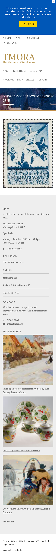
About (6, 71)
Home (8, 37)
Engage (30, 79)
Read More (28, 24)
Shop (20, 79)
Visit (20, 37)
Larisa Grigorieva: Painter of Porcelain (21, 450)
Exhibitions (19, 71)
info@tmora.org (15, 323)
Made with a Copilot (11, 550)
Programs (8, 79)
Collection (36, 71)
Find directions (14, 248)
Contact (34, 37)
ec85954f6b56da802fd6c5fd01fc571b (28, 98)
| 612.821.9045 (10, 42)
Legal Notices (8, 544)
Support (42, 79)
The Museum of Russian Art (35, 541)
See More (8, 521)
